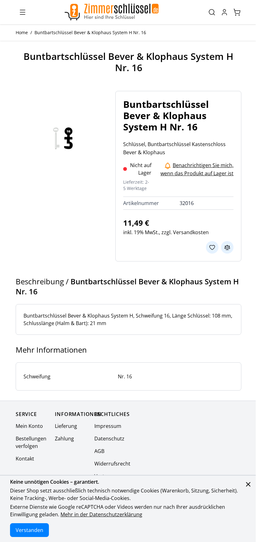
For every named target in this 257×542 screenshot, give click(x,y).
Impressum (107, 426)
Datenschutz (109, 438)
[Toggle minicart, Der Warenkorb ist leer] (237, 12)
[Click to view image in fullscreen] (63, 138)
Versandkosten (191, 232)
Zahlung (64, 438)
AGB (99, 451)
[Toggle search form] (212, 12)
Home (22, 32)
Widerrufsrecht (112, 463)
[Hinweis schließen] (248, 484)
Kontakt (25, 458)
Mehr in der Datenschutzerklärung (101, 514)
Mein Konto (29, 426)
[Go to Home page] (112, 12)
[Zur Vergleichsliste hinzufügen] (227, 247)
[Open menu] (22, 12)
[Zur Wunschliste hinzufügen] (212, 247)
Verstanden (29, 530)
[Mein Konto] (224, 12)
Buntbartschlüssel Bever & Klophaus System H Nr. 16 (90, 32)
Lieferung (66, 426)
